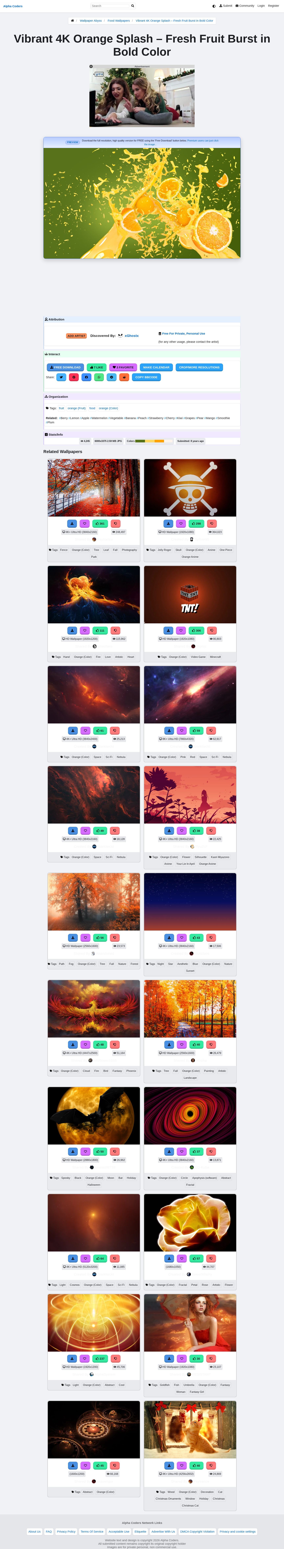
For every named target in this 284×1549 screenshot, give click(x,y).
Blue (195, 964)
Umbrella (189, 1385)
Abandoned (105, 953)
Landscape (190, 1077)
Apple (85, 418)
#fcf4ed (168, 441)
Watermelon (99, 418)
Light (62, 1285)
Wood (171, 1492)
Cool (121, 1385)
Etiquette (140, 1531)
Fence (64, 550)
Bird (105, 1071)
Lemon (74, 418)
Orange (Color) (80, 550)
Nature (122, 964)
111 (101, 630)
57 (198, 1258)
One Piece (226, 550)
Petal (194, 1285)
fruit (61, 408)
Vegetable (116, 418)
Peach (142, 418)
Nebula (121, 757)
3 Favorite (125, 367)
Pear (200, 418)
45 (102, 1465)
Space (97, 757)
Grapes (189, 418)
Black (78, 1178)
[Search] (133, 6)
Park (94, 556)
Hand (66, 657)
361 (102, 523)
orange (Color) (108, 408)
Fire (98, 657)
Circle (184, 1178)
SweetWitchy (202, 1274)
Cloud (86, 1071)
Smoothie (223, 418)
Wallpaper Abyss (91, 20)
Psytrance (105, 539)
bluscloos (201, 953)
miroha (201, 1060)
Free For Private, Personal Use (183, 333)
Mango (210, 418)
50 (102, 1151)
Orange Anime (190, 556)
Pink (183, 757)
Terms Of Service (92, 1531)
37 (198, 1151)
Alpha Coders (13, 6)
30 (198, 1358)
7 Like (98, 367)
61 (102, 730)
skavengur (105, 1481)
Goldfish (165, 1385)
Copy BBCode (146, 377)
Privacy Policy (66, 1531)
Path (61, 964)
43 (198, 937)
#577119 (140, 441)
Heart (131, 657)
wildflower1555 (105, 1060)
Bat (120, 1178)
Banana (130, 418)
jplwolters (105, 646)
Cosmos (75, 1285)
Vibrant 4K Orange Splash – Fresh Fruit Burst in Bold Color (174, 20)
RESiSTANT (201, 1374)
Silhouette (201, 857)
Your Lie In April (185, 863)
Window (190, 1498)
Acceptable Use (119, 1531)
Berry (64, 418)
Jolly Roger (164, 550)
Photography (129, 550)
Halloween (94, 1184)
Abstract (226, 1178)
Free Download (67, 367)
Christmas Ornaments (168, 1498)
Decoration (207, 1492)
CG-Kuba (202, 1167)
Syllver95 (202, 539)
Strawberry (155, 418)
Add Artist (76, 336)
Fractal (190, 1184)
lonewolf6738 (105, 1167)
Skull (178, 550)
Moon (110, 1178)
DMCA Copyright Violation (197, 1531)
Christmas (219, 1498)
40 (198, 1044)
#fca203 (159, 441)
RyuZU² (201, 846)
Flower (186, 857)
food (92, 408)
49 (102, 830)
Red (192, 757)
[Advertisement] (142, 287)
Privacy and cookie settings (238, 1531)
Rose (205, 1285)
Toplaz (201, 646)
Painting (209, 1071)
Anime (211, 550)
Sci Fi (109, 757)
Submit (227, 5)
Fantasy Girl (197, 1391)
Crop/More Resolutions (199, 367)
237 (102, 1358)
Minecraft (215, 657)
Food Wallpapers (119, 20)
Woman (180, 1391)
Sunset (190, 970)
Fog (71, 964)
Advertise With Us (163, 1531)
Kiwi (179, 418)
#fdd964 (150, 441)
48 (102, 1044)
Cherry (170, 418)
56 (102, 937)
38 (198, 830)
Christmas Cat (190, 1505)
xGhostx (132, 336)
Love (108, 657)
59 (198, 730)
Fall (115, 550)
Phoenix (131, 1071)
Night (160, 964)
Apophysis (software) (204, 1178)
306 (198, 630)
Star (170, 964)
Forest (134, 964)
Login (261, 5)
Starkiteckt (105, 746)
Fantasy (117, 1071)
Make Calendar (156, 367)
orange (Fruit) (77, 408)
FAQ (49, 1531)
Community (246, 5)
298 (198, 523)
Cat (220, 1492)
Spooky (65, 1178)
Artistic (119, 657)
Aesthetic (182, 964)
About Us (34, 1531)
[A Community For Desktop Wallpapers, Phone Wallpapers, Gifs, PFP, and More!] (72, 20)
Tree (96, 550)
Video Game (198, 657)
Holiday (131, 1178)
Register (273, 5)
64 (102, 1258)
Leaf (106, 550)
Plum (50, 422)
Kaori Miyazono (220, 857)
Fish (176, 1385)
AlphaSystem (105, 1374)
